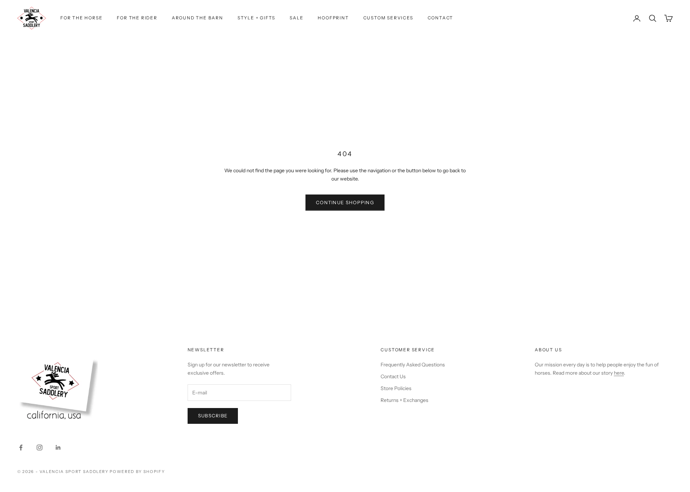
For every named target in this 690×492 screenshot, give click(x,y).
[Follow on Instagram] (39, 447)
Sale (296, 17)
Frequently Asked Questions (413, 364)
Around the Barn (197, 17)
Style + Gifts (256, 17)
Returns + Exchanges (404, 400)
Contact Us (393, 376)
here (619, 373)
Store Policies (396, 388)
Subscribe (213, 415)
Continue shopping (345, 202)
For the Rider (137, 17)
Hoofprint (333, 17)
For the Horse (81, 17)
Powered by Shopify (137, 471)
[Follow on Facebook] (20, 447)
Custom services (388, 17)
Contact (441, 17)
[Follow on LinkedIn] (58, 447)
